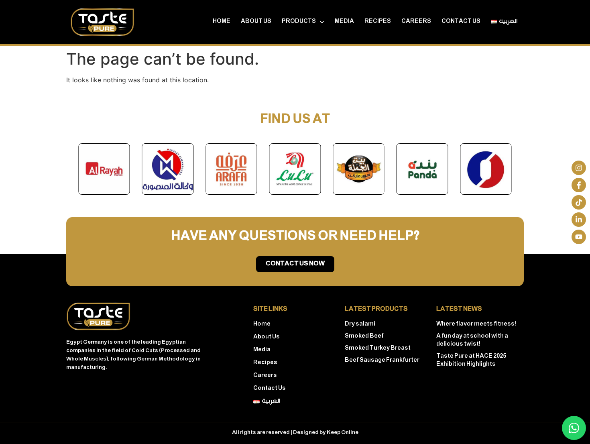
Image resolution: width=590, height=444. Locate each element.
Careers (416, 22)
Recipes (377, 22)
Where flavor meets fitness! (476, 324)
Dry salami (360, 324)
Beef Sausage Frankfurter (382, 360)
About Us (256, 22)
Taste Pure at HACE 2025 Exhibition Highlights (471, 360)
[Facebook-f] (579, 185)
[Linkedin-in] (579, 219)
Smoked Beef (364, 336)
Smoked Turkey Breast (378, 348)
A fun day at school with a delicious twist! (472, 340)
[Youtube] (579, 237)
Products (299, 22)
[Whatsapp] (574, 428)
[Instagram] (579, 168)
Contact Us (460, 22)
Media (344, 22)
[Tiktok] (579, 202)
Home (221, 22)
